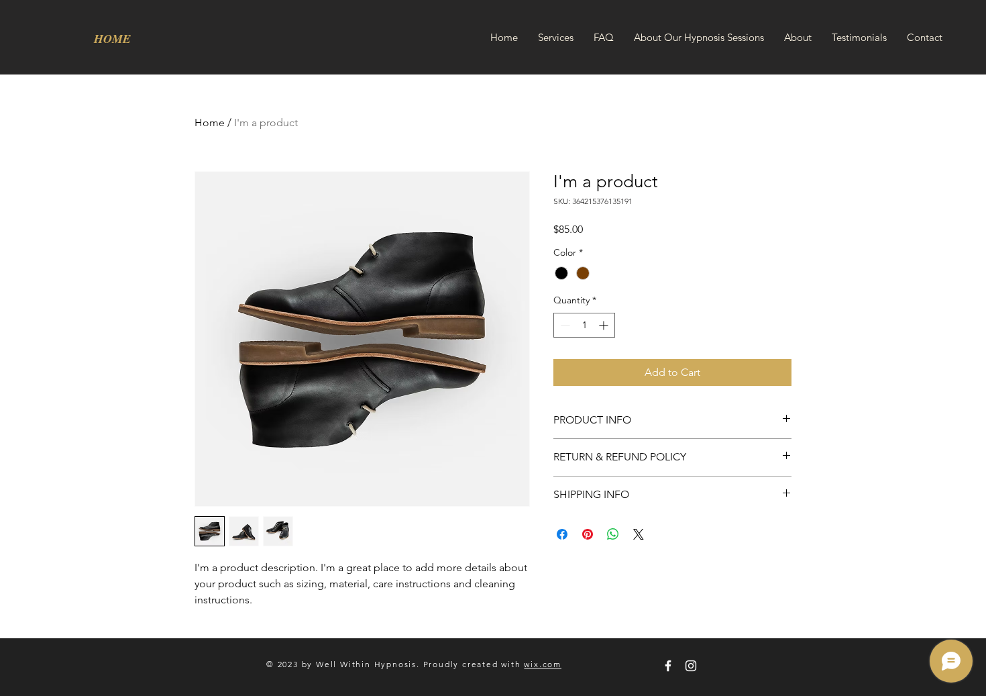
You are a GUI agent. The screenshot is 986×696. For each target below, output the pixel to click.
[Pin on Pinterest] (588, 534)
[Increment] (604, 325)
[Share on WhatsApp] (613, 534)
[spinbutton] (584, 325)
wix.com (542, 664)
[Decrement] (563, 325)
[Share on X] (639, 534)
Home (210, 122)
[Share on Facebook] (562, 534)
